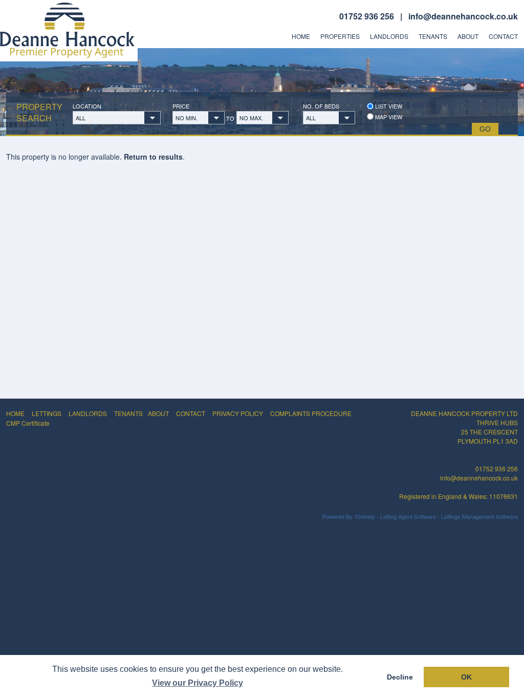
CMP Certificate (28, 423)
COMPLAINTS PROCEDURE (311, 413)
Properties (340, 36)
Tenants (433, 36)
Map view (388, 117)
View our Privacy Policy (197, 683)
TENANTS (128, 413)
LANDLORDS (88, 413)
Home (301, 36)
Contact (503, 36)
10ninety (364, 516)
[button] (117, 117)
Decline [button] (400, 677)
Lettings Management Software (479, 516)
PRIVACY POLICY (237, 413)
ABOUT (158, 413)
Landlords (389, 36)
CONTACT (190, 413)
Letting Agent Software (408, 516)
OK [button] (466, 677)
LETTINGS (46, 413)
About (467, 36)
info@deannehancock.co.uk (463, 16)
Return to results (153, 156)
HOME (15, 413)
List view (388, 106)
